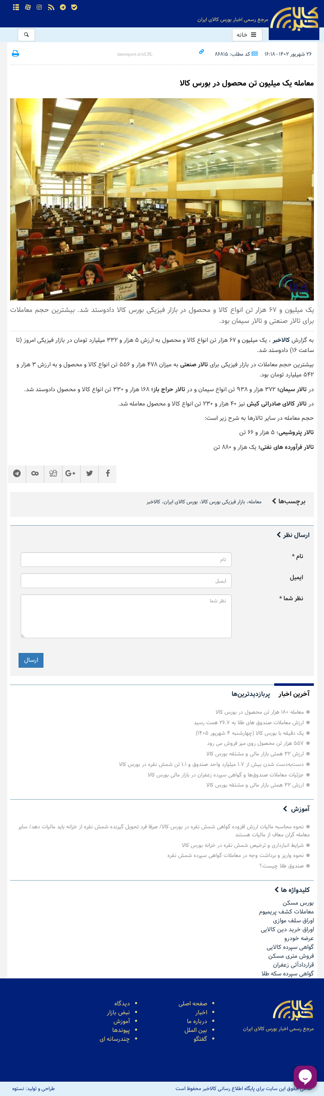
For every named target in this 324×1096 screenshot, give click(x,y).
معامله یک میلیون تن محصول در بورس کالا (247, 83)
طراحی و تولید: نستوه (33, 1089)
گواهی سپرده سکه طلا (288, 974)
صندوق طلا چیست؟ (281, 866)
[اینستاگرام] (40, 7)
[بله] (74, 7)
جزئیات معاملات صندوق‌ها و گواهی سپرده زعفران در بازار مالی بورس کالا (226, 775)
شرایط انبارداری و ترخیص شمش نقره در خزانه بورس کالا (243, 845)
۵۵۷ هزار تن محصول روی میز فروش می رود (255, 743)
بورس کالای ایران (181, 502)
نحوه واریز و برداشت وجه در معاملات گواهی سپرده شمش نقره (235, 855)
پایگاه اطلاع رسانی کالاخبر (294, 19)
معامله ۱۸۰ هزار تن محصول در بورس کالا (260, 712)
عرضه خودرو (299, 938)
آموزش (300, 809)
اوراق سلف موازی (293, 921)
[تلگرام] (63, 7)
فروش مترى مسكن (291, 956)
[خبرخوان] (51, 7)
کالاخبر (153, 502)
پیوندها (121, 1030)
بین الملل (195, 1030)
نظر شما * (291, 598)
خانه (243, 35)
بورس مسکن (298, 903)
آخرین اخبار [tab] (294, 694)
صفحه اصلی (192, 1004)
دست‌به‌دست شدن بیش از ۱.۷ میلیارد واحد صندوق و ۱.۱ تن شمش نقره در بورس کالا (211, 764)
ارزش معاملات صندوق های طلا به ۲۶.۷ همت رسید (249, 722)
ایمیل (296, 577)
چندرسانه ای (115, 1039)
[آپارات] (28, 7)
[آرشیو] (16, 7)
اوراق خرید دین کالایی (287, 930)
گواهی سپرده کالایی (290, 947)
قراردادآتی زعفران (293, 965)
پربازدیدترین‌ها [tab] (251, 694)
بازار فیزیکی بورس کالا (223, 502)
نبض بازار (118, 1013)
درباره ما (197, 1021)
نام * (297, 556)
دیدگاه (122, 1004)
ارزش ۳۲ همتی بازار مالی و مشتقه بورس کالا (255, 753)
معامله (255, 502)
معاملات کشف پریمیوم (286, 912)
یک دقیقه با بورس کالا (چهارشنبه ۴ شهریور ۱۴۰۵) (250, 733)
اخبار (201, 1013)
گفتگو (200, 1039)
